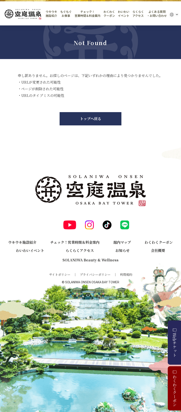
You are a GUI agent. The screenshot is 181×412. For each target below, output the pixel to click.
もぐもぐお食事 (66, 14)
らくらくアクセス (138, 14)
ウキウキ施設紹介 (51, 14)
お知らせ (122, 250)
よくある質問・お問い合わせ (157, 14)
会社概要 (158, 250)
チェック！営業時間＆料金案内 (87, 14)
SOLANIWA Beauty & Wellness (90, 260)
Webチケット (174, 345)
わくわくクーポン (109, 14)
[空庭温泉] (23, 14)
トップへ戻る (90, 118)
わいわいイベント (123, 14)
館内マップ (122, 242)
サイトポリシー (59, 274)
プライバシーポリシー (95, 274)
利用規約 (126, 274)
